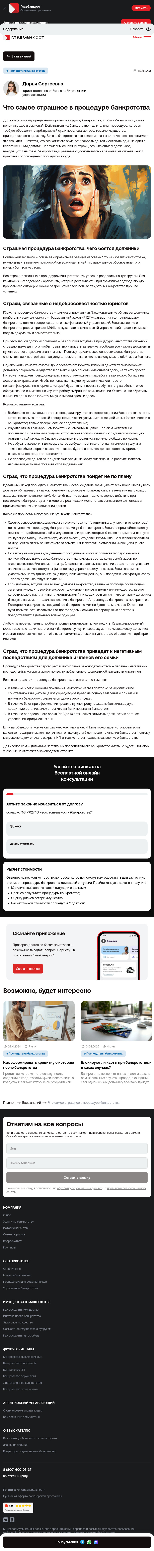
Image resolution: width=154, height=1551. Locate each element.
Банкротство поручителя (19, 1376)
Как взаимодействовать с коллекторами (30, 1438)
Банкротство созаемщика (20, 1389)
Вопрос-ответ (12, 1241)
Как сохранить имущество (20, 1309)
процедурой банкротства (60, 276)
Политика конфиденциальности (24, 1490)
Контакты (9, 1247)
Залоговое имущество (18, 1322)
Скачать (141, 8)
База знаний (21, 56)
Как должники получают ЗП (21, 1417)
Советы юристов (14, 1234)
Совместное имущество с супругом (27, 1329)
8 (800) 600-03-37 (17, 1470)
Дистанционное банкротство (22, 1383)
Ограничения (12, 1269)
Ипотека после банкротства (22, 1316)
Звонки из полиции (15, 1445)
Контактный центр (15, 1476)
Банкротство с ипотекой (19, 1363)
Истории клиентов (15, 1228)
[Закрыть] (4, 8)
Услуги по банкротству (18, 1221)
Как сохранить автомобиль (21, 1335)
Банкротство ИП (14, 1369)
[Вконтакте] (5, 1519)
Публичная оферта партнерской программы (32, 1496)
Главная (9, 1103)
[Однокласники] (12, 1519)
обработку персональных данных (79, 1188)
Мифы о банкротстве (17, 1275)
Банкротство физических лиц (22, 1357)
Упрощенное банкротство (20, 1288)
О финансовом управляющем (23, 1410)
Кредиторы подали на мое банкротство (29, 1451)
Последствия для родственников (25, 1281)
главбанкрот (27, 37)
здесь (78, 396)
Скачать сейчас (28, 969)
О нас (7, 1215)
